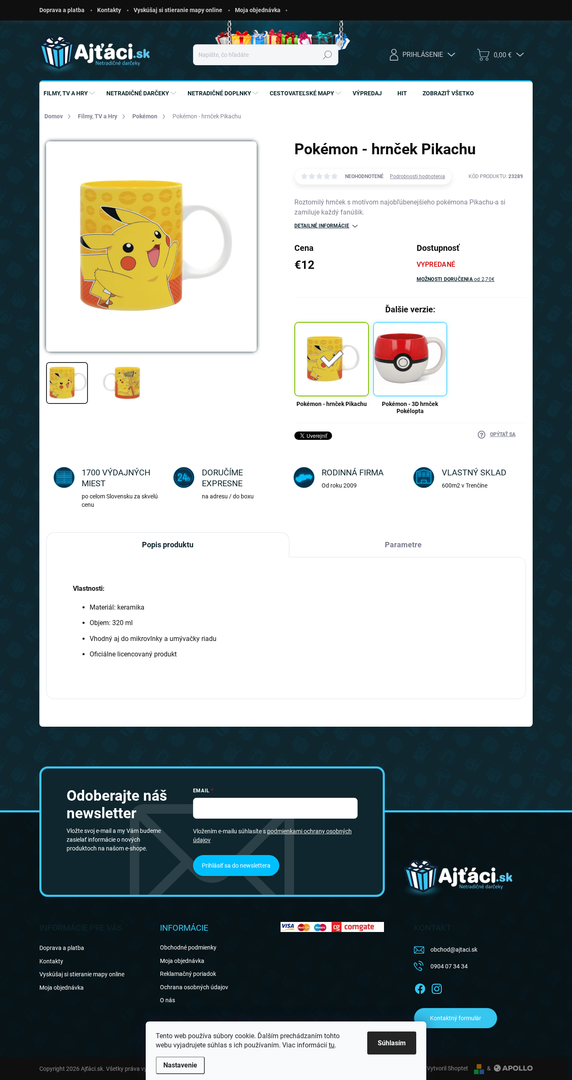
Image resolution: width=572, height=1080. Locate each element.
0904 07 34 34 (449, 966)
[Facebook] (420, 987)
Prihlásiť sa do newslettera (236, 865)
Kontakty (109, 10)
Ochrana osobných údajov (194, 987)
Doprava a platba (62, 10)
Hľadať (328, 54)
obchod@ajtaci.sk (453, 949)
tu (332, 1045)
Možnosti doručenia (456, 279)
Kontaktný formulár (455, 1018)
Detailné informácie (321, 226)
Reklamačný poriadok (188, 973)
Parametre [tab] (403, 544)
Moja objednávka (258, 10)
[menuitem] (70, 93)
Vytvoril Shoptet (447, 1068)
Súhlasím (392, 1043)
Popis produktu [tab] (167, 544)
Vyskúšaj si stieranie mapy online (178, 10)
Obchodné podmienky (188, 947)
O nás (167, 1000)
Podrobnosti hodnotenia (417, 176)
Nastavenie (180, 1065)
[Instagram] (436, 987)
